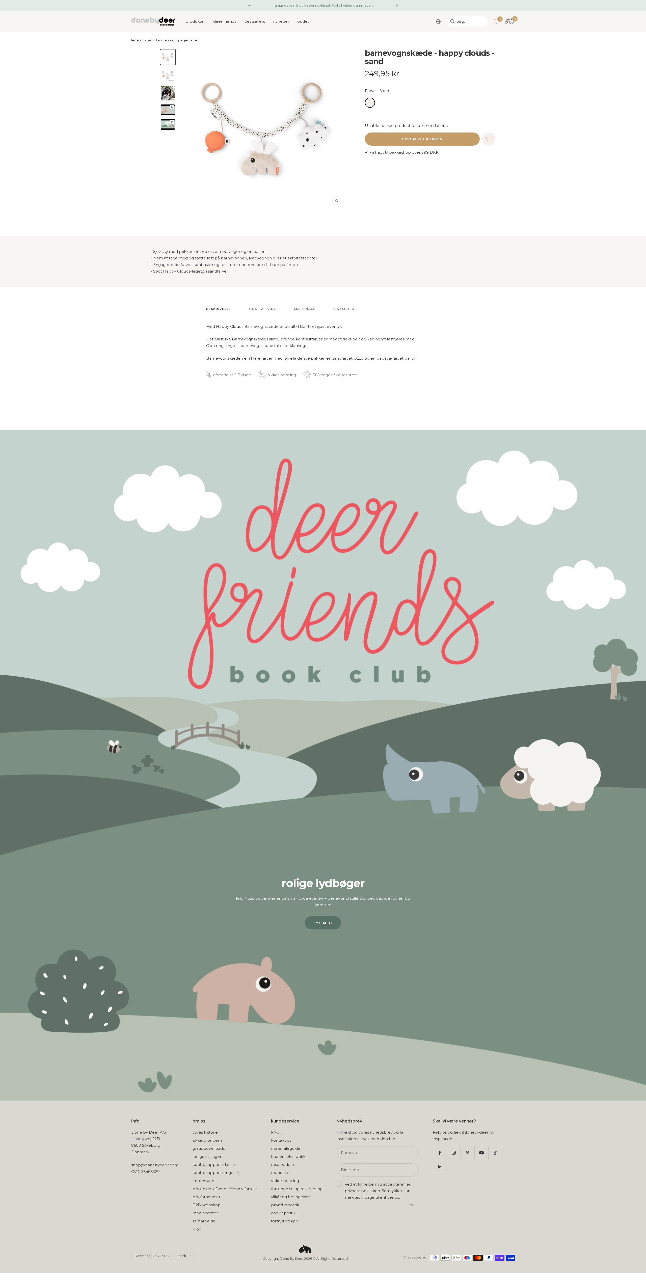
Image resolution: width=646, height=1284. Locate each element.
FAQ (275, 1132)
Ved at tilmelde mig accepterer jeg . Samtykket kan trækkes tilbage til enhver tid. (378, 1191)
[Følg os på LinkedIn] (440, 1167)
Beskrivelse (218, 309)
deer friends (224, 21)
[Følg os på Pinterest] (467, 1153)
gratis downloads (209, 1148)
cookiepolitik (283, 1213)
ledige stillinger (207, 1156)
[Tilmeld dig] (411, 1205)
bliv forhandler (206, 1196)
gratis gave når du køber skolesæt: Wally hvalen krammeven (324, 5)
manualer (280, 1172)
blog (197, 1229)
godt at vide (262, 309)
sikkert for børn (207, 1140)
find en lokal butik (288, 1156)
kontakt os (281, 1140)
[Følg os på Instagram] (454, 1153)
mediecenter (205, 1213)
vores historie (205, 1132)
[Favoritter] (496, 21)
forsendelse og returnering (296, 1188)
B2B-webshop (207, 1204)
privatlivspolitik (285, 1204)
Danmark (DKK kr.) (149, 1256)
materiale (304, 309)
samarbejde (204, 1221)
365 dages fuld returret (335, 374)
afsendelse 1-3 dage (232, 374)
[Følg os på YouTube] (481, 1153)
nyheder (281, 21)
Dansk (181, 1256)
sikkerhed (344, 309)
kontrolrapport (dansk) (214, 1164)
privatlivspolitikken (362, 1190)
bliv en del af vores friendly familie (225, 1188)
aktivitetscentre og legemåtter (173, 40)
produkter (195, 21)
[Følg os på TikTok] (495, 1153)
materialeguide (285, 1148)
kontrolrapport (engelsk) (216, 1172)
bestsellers (254, 21)
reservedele (282, 1164)
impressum (203, 1180)
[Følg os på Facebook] (440, 1153)
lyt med (323, 923)
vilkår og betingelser (290, 1196)
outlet (303, 21)
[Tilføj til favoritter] (488, 139)
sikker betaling (282, 374)
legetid (137, 40)
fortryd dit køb (284, 1221)
